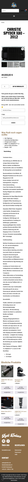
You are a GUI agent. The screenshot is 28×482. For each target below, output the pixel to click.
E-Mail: (3, 114)
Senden (13, 123)
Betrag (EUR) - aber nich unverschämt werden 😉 (12, 106)
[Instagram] (8, 441)
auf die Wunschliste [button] (7, 387)
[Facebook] (3, 441)
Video (2, 22)
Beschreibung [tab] (7, 151)
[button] (14, 16)
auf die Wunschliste (18, 86)
